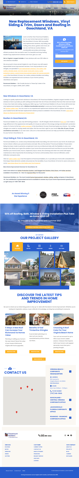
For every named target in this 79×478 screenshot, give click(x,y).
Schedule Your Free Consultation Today (38, 227)
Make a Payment (34, 1)
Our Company (70, 445)
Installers (69, 456)
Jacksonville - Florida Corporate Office (58, 409)
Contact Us (23, 1)
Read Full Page (11, 351)
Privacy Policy (9, 470)
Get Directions (54, 383)
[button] (32, 390)
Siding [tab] (50, 248)
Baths (56, 8)
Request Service (38, 456)
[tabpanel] (39, 268)
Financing (37, 454)
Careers (68, 454)
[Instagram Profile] (65, 435)
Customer (37, 445)
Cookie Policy (17, 470)
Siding (72, 8)
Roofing (48, 8)
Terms (23, 470)
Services (8, 445)
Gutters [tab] (61, 248)
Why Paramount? (11, 1)
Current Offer (38, 447)
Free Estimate (70, 2)
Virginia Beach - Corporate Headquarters (57, 371)
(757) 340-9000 (56, 393)
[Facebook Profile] (71, 435)
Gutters (7, 456)
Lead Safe (36, 458)
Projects (69, 449)
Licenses (36, 460)
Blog (67, 451)
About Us (69, 447)
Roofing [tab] (17, 248)
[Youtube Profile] (68, 435)
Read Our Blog (38, 359)
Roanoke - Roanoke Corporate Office (58, 417)
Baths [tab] (28, 248)
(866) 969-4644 (46, 436)
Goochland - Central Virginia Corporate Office (57, 400)
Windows (64, 8)
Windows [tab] (39, 248)
